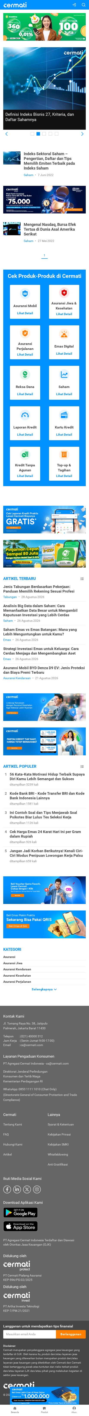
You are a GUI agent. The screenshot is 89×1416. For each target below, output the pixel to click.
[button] (6, 134)
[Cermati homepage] (18, 1385)
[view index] (82, 578)
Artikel (7, 1154)
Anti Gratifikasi (58, 1164)
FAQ (6, 1134)
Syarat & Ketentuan (61, 1124)
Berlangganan (70, 1334)
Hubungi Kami (12, 1144)
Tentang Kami (12, 1124)
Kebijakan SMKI (58, 1144)
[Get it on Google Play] (44, 1212)
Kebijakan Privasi (59, 1134)
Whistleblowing (58, 1154)
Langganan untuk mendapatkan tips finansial (38, 1326)
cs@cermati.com (31, 1045)
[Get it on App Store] (44, 1226)
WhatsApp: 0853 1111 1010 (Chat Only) (30, 1089)
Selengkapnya (43, 989)
